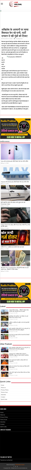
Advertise (3, 394)
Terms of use (4, 392)
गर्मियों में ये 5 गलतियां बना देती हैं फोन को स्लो (12, 247)
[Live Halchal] (15, 4)
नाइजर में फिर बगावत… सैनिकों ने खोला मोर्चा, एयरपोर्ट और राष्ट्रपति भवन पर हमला (19, 310)
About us (3, 387)
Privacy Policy (5, 390)
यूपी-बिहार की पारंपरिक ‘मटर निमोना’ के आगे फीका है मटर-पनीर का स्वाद (18, 317)
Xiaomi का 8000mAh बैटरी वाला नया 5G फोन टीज (15, 182)
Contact (3, 397)
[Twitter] (15, 466)
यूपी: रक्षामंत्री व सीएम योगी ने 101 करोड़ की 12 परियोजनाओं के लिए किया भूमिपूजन (19, 329)
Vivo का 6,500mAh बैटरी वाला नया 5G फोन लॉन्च (14, 161)
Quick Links (4, 399)
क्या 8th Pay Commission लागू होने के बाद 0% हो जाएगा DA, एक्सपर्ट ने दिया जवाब (14, 268)
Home (2, 385)
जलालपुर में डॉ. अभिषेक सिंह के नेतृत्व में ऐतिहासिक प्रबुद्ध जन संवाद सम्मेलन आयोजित (19, 354)
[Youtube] (17, 466)
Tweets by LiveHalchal (6, 460)
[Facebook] (13, 466)
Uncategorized (18, 38)
